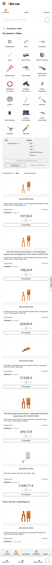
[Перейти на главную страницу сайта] (18, 3)
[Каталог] (3, 3)
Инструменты (14, 143)
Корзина (47, 12)
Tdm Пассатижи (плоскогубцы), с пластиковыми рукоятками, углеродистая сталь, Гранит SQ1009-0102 (26, 253)
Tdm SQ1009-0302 (26, 307)
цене (17, 173)
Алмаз (33, 155)
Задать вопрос (51, 282)
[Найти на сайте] (47, 19)
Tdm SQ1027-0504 (26, 469)
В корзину (26, 225)
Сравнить (5, 562)
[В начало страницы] (47, 561)
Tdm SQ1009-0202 (26, 199)
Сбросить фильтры (37, 165)
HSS (32, 149)
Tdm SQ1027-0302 (26, 361)
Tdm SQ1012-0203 (26, 528)
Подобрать (15, 165)
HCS (32, 146)
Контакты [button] (5, 12)
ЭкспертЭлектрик (37, 152)
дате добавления (30, 173)
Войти (26, 12)
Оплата (16, 554)
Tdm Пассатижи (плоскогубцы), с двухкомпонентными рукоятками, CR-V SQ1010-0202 (26, 415)
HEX (32, 143)
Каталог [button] (7, 554)
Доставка (26, 554)
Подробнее (8, 209)
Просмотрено (38, 562)
